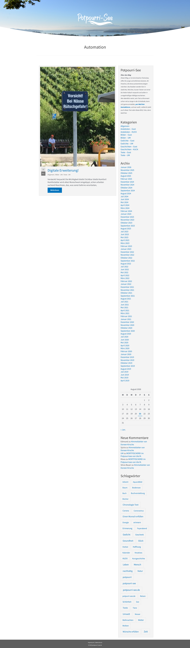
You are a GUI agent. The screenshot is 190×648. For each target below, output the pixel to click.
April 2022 (125, 275)
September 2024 (128, 190)
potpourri (127, 577)
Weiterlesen (56, 190)
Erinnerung (127, 528)
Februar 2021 (126, 316)
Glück (140, 540)
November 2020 (127, 325)
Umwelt (126, 614)
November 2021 (127, 290)
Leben (126, 564)
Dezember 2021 (127, 287)
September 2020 (128, 330)
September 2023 (128, 225)
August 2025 (126, 176)
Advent (125, 482)
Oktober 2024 (126, 187)
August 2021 (126, 298)
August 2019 (126, 369)
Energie (126, 522)
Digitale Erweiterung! (63, 170)
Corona (126, 510)
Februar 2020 (126, 351)
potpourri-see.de (131, 589)
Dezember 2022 (127, 252)
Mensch (137, 564)
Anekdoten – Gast (128, 129)
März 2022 (125, 278)
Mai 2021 (124, 307)
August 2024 (126, 193)
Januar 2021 (126, 319)
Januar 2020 (126, 354)
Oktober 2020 (126, 328)
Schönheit (127, 602)
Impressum (91, 642)
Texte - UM (67, 175)
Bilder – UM (126, 137)
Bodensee (136, 487)
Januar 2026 (126, 167)
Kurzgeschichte (138, 558)
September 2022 (128, 260)
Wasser (137, 614)
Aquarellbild (137, 482)
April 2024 (125, 205)
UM (122, 453)
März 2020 (125, 348)
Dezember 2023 (127, 217)
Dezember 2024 (127, 181)
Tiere (135, 608)
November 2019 (127, 360)
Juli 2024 (124, 196)
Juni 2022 (125, 269)
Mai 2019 (124, 377)
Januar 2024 (126, 214)
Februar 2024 (126, 211)
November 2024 (127, 184)
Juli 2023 (124, 231)
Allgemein (51, 175)
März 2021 (125, 313)
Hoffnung (137, 546)
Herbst (125, 547)
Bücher (125, 499)
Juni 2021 (125, 304)
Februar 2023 (126, 246)
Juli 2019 (124, 371)
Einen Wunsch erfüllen (133, 516)
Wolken (125, 625)
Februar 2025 (126, 178)
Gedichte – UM (127, 143)
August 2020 (126, 333)
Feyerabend (142, 528)
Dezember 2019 (127, 357)
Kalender (126, 552)
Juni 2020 (125, 339)
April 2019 (125, 380)
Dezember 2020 (127, 322)
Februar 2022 (126, 281)
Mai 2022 (124, 272)
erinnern (137, 522)
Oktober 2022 (126, 257)
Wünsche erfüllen (131, 631)
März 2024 (125, 208)
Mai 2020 (124, 342)
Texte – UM (125, 155)
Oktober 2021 (126, 292)
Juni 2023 (125, 234)
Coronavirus (139, 510)
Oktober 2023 (126, 222)
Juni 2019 (125, 374)
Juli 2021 (124, 301)
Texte (125, 607)
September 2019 (128, 366)
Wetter (141, 620)
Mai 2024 (124, 202)
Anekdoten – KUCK (129, 132)
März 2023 (125, 243)
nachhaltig (127, 571)
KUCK (125, 558)
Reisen (143, 596)
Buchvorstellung (138, 493)
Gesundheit (128, 540)
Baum (124, 487)
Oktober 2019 (126, 363)
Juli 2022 (124, 266)
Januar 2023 (126, 249)
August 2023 (126, 228)
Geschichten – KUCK (129, 149)
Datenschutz (98, 642)
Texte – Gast (126, 152)
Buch (124, 493)
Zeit (146, 631)
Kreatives (138, 552)
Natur (140, 571)
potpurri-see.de (128, 596)
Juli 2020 (124, 336)
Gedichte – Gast (127, 140)
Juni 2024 (125, 199)
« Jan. (123, 429)
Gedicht (126, 534)
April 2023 (125, 240)
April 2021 (125, 310)
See (137, 602)
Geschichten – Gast (129, 146)
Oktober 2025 (126, 173)
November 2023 (127, 219)
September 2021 (128, 295)
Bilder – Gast (126, 134)
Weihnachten (127, 620)
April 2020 (125, 345)
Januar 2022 (126, 284)
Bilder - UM (58, 175)
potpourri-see (129, 583)
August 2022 (126, 263)
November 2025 (127, 170)
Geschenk (139, 534)
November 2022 (127, 254)
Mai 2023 (124, 237)
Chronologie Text (130, 504)
